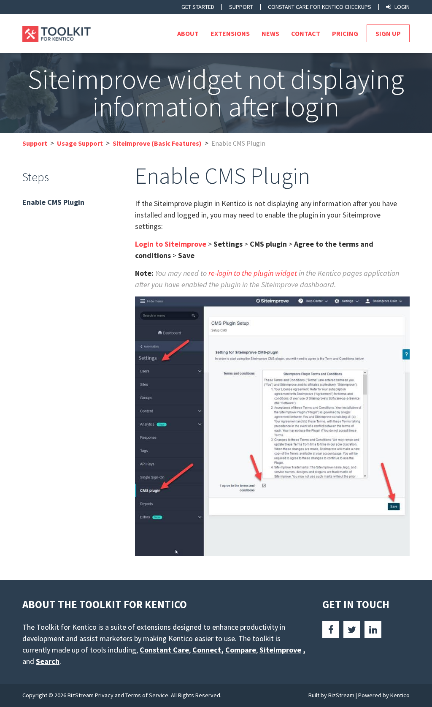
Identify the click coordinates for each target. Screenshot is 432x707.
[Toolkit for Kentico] (63, 34)
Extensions (230, 33)
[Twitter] (351, 629)
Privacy (104, 695)
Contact (305, 33)
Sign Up (388, 33)
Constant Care (164, 650)
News (270, 33)
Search (47, 661)
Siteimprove (280, 650)
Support (241, 7)
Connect (206, 650)
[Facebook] (330, 629)
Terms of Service (146, 695)
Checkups (319, 7)
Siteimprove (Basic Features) (157, 143)
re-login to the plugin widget (252, 273)
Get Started (197, 7)
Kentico (400, 695)
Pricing (345, 33)
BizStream (341, 695)
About (188, 33)
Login (402, 7)
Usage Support (80, 143)
